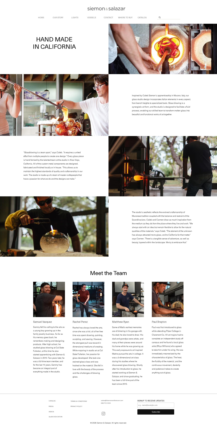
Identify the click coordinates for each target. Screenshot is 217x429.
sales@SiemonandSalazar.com (112, 400)
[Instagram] (103, 413)
